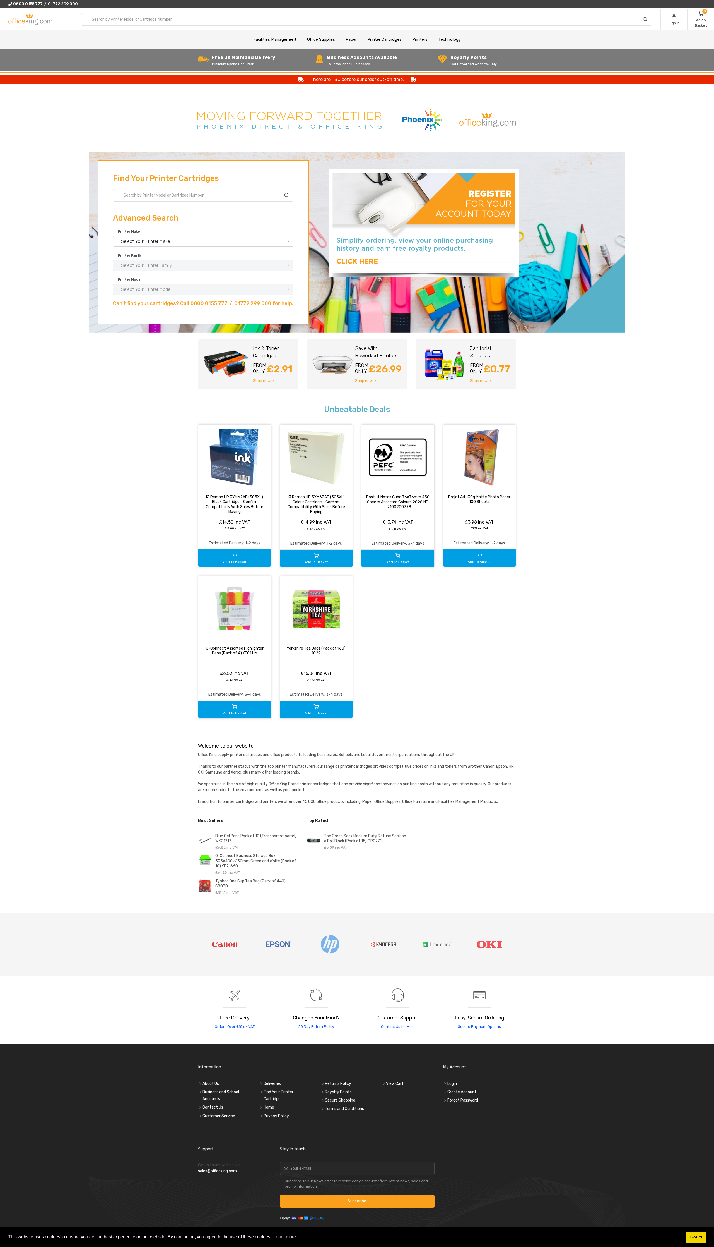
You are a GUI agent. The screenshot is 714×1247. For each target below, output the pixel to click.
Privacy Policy (276, 1116)
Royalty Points (338, 1092)
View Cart (395, 1083)
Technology (449, 39)
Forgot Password (462, 1100)
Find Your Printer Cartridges (278, 1095)
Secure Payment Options (479, 1027)
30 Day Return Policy (316, 1027)
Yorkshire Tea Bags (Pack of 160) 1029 (316, 651)
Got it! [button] (696, 1237)
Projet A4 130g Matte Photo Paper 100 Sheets (479, 499)
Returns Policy (338, 1083)
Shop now (262, 381)
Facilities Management (274, 39)
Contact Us (212, 1107)
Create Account (461, 1092)
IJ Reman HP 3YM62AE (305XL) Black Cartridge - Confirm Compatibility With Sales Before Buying (234, 504)
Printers (420, 39)
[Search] (645, 20)
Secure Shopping (340, 1100)
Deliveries (272, 1083)
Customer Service (218, 1116)
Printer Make (129, 231)
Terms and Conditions (344, 1108)
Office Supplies (321, 39)
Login (452, 1083)
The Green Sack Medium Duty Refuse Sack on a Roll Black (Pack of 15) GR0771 (365, 838)
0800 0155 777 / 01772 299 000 (45, 4)
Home (269, 1107)
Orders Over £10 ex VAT (235, 1027)
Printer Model (129, 279)
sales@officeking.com (217, 1171)
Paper (351, 39)
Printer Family (130, 255)
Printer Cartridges (384, 39)
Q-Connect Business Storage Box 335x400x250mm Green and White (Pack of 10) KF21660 (255, 860)
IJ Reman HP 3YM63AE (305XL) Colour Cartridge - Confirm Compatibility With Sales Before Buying (316, 504)
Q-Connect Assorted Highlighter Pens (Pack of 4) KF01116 (235, 651)
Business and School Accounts (220, 1095)
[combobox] (366, 19)
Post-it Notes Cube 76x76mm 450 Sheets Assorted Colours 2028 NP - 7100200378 (398, 502)
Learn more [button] (284, 1236)
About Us (210, 1083)
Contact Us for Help (398, 1027)
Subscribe (357, 1201)
